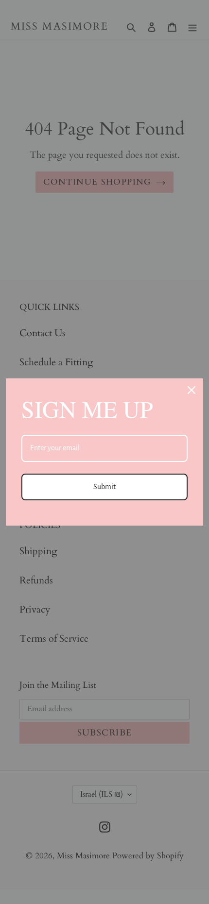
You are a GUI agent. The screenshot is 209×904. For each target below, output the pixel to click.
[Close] (191, 390)
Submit (104, 487)
